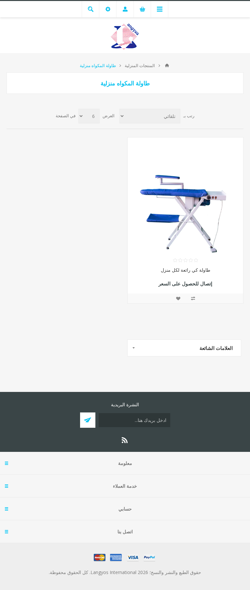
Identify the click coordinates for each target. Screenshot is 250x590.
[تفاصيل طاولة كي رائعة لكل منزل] (185, 195)
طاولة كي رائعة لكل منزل (185, 270)
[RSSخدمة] (125, 440)
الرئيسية (167, 65)
